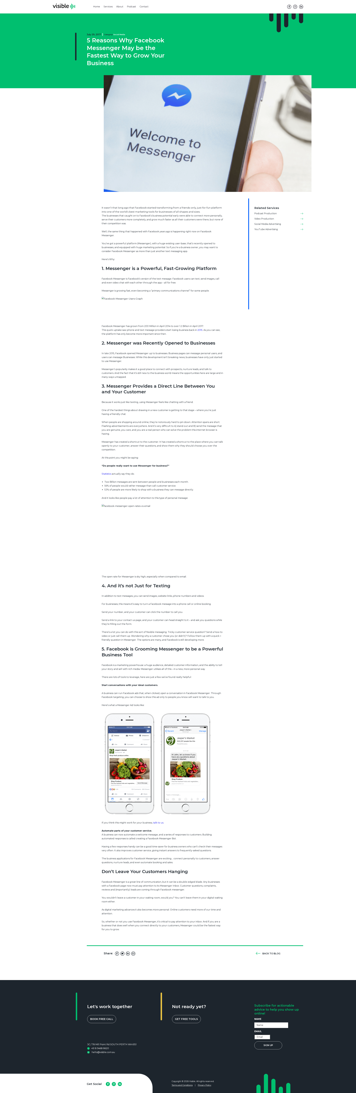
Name (257, 1019)
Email (258, 1031)
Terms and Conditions (182, 1085)
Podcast (131, 6)
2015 (199, 330)
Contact (144, 6)
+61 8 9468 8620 (100, 1048)
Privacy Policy (204, 1085)
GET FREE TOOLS (186, 1019)
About (119, 6)
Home (96, 6)
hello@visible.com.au (103, 1052)
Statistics (106, 474)
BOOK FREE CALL (101, 1019)
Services (108, 6)
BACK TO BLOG (271, 953)
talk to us (158, 822)
